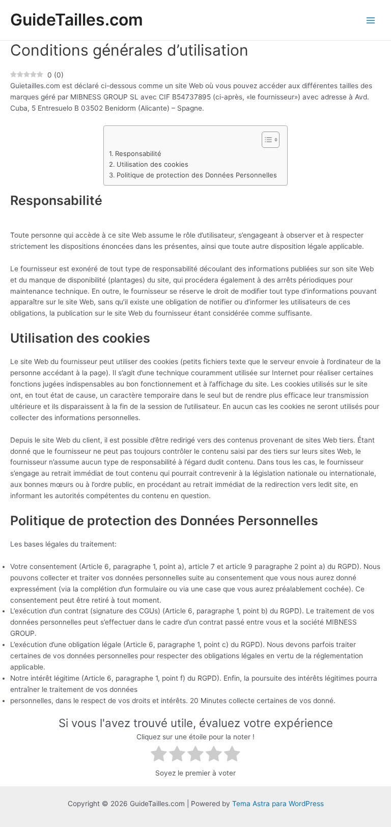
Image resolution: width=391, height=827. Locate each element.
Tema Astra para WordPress (278, 803)
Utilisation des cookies (152, 164)
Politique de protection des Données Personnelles (197, 175)
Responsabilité (138, 153)
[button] (265, 139)
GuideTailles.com (76, 20)
